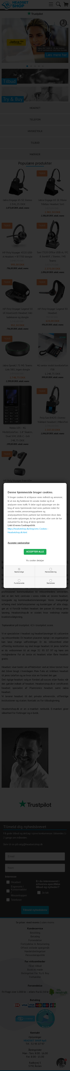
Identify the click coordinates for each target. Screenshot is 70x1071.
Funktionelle (19, 583)
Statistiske (51, 583)
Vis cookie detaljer (35, 560)
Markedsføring (50, 572)
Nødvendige (19, 572)
